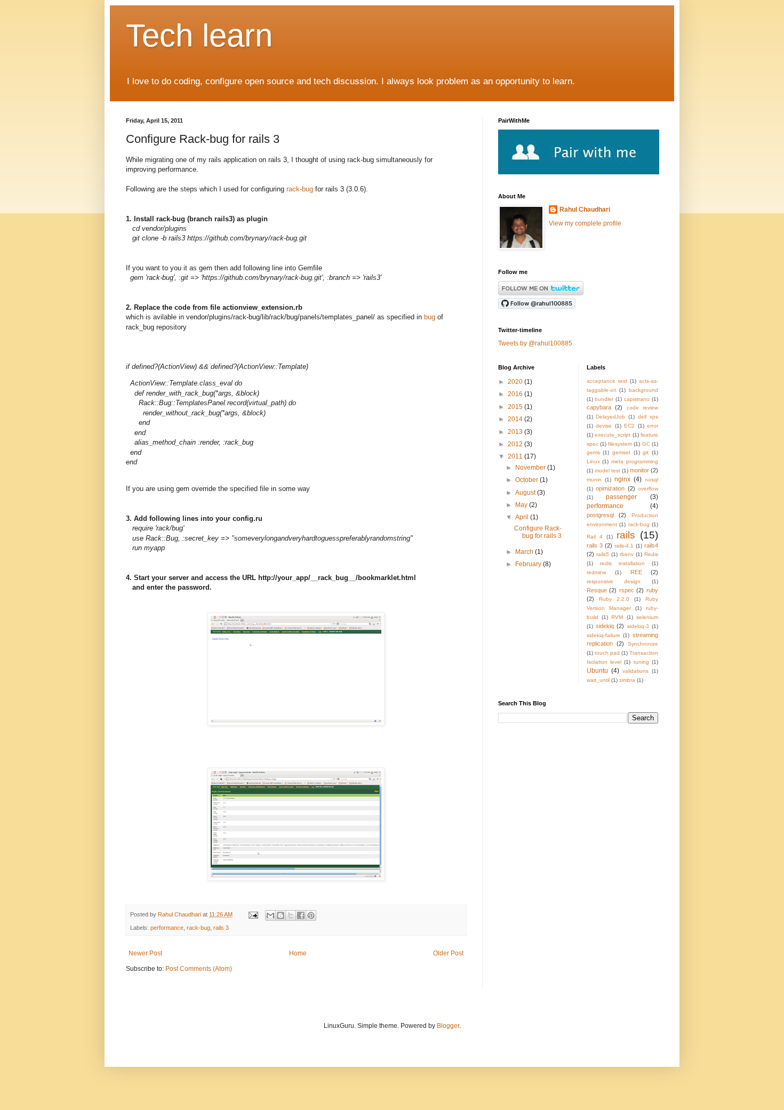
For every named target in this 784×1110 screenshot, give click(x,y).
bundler (604, 399)
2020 (516, 381)
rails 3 (221, 927)
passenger (621, 497)
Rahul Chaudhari (180, 914)
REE (636, 572)
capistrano (637, 399)
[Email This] (270, 915)
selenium (647, 617)
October (527, 480)
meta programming (634, 461)
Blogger (448, 1025)
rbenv (627, 554)
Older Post (448, 953)
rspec (626, 590)
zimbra (627, 680)
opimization (610, 488)
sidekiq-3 (638, 626)
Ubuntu (597, 670)
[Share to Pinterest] (311, 915)
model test (607, 470)
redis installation (622, 563)
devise (604, 426)
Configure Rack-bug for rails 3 (538, 532)
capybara (599, 407)
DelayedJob (610, 417)
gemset (621, 452)
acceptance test (607, 381)
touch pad (607, 653)
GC (646, 444)
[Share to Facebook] (300, 915)
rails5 (602, 554)
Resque (597, 590)
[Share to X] (290, 915)
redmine (596, 572)
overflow (648, 489)
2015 (516, 407)
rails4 (651, 545)
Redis (651, 554)
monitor (639, 470)
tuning (641, 662)
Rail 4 (595, 537)
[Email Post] (253, 914)
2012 (516, 444)
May (522, 505)
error (652, 426)
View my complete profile (585, 223)
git (646, 452)
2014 (516, 419)
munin (594, 479)
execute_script (612, 435)
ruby (652, 590)
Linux (593, 461)
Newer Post (145, 953)
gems (593, 452)
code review (643, 408)
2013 (516, 432)
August (526, 492)
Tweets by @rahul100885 (535, 343)
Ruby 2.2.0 (614, 599)
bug (429, 317)
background (643, 390)
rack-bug (299, 189)
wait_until (598, 680)
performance (166, 927)
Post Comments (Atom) (198, 968)
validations (635, 671)
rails (626, 535)
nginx (622, 479)
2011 (516, 456)
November (531, 467)
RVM (617, 617)
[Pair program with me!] (578, 172)
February (529, 564)
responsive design (614, 581)
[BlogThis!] (280, 915)
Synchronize (643, 644)
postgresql (600, 515)
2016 (516, 394)
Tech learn (199, 35)
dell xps (648, 417)
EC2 (629, 426)
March (525, 552)
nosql (651, 479)
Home (298, 953)
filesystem (620, 444)
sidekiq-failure (603, 635)
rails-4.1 (624, 546)
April (522, 517)
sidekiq (605, 626)
